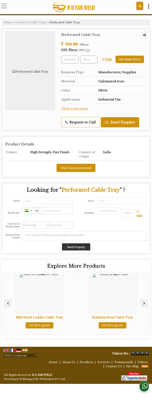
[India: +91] (27, 210)
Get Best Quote (39, 325)
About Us (69, 362)
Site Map (132, 366)
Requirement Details (13, 236)
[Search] (139, 6)
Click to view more (74, 108)
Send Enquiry (122, 122)
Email (91, 200)
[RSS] (145, 366)
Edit (108, 59)
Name (16, 200)
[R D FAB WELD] (73, 7)
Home (8, 22)
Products (21, 22)
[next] (144, 303)
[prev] (8, 303)
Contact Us (114, 366)
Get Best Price (130, 59)
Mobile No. (14, 213)
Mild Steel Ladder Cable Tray (39, 317)
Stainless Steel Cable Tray (112, 317)
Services (104, 362)
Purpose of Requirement (13, 225)
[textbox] (88, 59)
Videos (143, 362)
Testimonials (123, 362)
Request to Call (82, 122)
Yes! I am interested (76, 168)
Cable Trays (38, 22)
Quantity (89, 213)
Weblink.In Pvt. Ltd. (52, 379)
